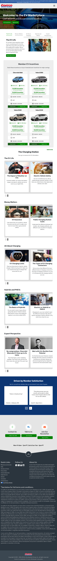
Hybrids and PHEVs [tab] (38, 34)
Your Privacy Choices (7, 482)
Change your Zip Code (6, 464)
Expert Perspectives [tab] (47, 34)
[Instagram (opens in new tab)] (21, 465)
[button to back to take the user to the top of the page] (28, 454)
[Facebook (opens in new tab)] (16, 465)
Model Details (12, 106)
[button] (5, 196)
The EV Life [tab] (9, 34)
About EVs (15, 22)
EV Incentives (7, 22)
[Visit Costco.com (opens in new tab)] (28, 554)
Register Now (22, 106)
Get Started (29, 435)
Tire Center (3, 478)
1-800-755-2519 (13, 435)
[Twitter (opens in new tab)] (19, 465)
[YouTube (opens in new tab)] (23, 465)
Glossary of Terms (5, 468)
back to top (50, 149)
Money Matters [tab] (19, 34)
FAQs (2, 466)
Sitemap (3, 476)
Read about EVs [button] (11, 55)
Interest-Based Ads (5, 472)
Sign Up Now (45, 437)
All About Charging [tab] (28, 34)
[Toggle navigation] (54, 5)
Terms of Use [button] (19, 2)
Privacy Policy (4, 470)
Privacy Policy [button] (26, 2)
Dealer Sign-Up (4, 474)
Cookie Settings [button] (4, 480)
